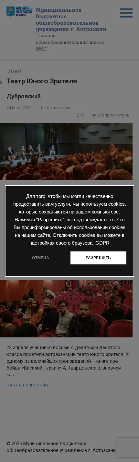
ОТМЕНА (40, 258)
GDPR (102, 243)
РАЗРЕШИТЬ (98, 258)
